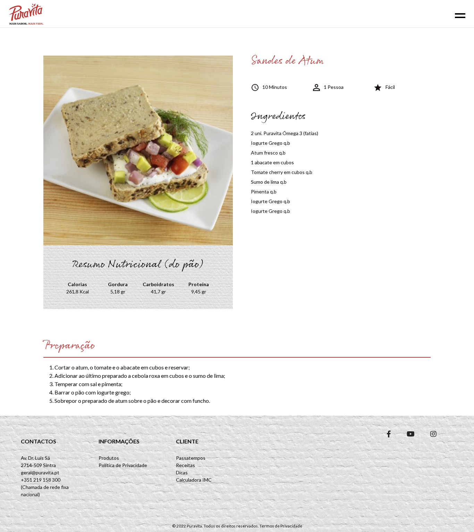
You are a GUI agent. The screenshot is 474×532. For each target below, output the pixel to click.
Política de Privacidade (123, 465)
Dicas (182, 472)
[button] (389, 433)
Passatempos (190, 458)
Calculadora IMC (194, 480)
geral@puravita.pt (40, 472)
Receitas (185, 465)
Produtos (109, 458)
